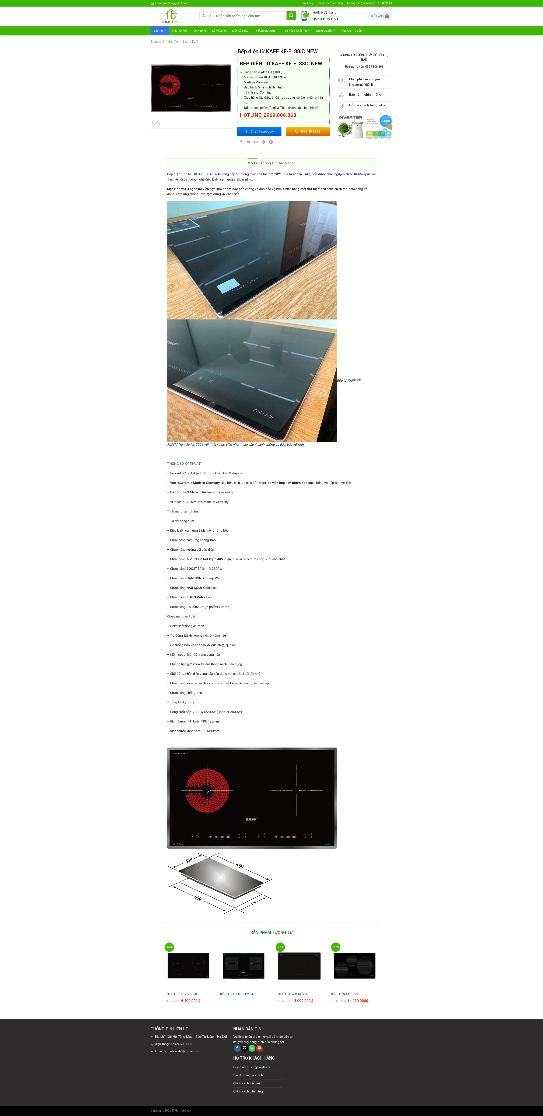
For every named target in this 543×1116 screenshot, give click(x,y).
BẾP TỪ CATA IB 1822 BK (292, 994)
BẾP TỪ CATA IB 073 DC (346, 994)
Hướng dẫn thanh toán (360, 3)
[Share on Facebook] (241, 142)
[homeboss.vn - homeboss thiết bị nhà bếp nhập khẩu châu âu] (172, 16)
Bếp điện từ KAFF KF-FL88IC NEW (192, 174)
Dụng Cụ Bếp (324, 30)
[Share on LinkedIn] (270, 142)
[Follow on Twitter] (386, 3)
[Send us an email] (390, 3)
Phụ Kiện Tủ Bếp (351, 30)
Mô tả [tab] (252, 163)
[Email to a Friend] (256, 142)
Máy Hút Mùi (179, 30)
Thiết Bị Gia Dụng (265, 30)
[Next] (380, 977)
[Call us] (252, 1048)
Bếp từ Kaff (190, 41)
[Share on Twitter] (248, 142)
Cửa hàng (307, 3)
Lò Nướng (200, 30)
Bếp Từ (158, 30)
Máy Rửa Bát (240, 30)
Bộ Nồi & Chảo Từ (296, 30)
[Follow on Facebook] (378, 3)
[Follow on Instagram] (382, 3)
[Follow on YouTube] (259, 1048)
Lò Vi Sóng (219, 30)
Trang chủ (157, 41)
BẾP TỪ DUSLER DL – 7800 (182, 994)
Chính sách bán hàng (330, 3)
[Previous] (163, 977)
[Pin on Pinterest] (263, 142)
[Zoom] (156, 124)
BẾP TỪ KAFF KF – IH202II (236, 994)
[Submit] (291, 16)
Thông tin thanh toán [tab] (277, 163)
